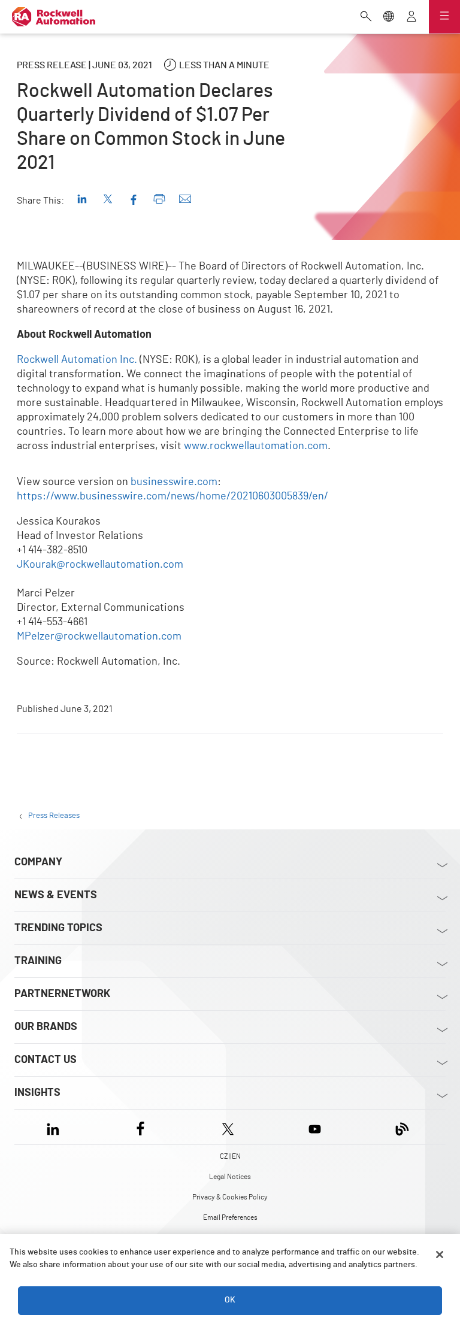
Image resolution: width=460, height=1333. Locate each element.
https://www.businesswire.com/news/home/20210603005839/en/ (172, 496)
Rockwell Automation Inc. (77, 360)
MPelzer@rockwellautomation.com (99, 636)
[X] (228, 1126)
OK (230, 1300)
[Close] (439, 1254)
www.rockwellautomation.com (256, 446)
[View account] (411, 17)
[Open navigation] (444, 17)
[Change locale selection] (388, 17)
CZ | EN (230, 1156)
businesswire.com (174, 482)
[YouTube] (315, 1126)
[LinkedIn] (55, 1126)
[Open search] (366, 17)
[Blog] (402, 1126)
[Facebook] (140, 1126)
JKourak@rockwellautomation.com (100, 564)
